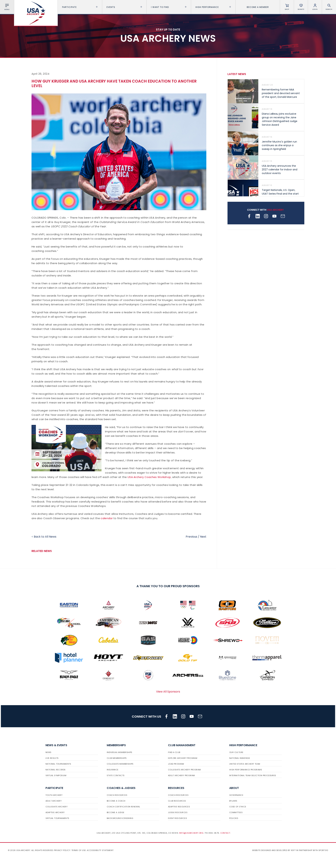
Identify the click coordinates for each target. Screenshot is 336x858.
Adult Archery (54, 800)
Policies (233, 818)
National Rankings (239, 758)
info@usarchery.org (191, 833)
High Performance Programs (245, 769)
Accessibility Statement (100, 850)
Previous (191, 537)
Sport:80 (323, 850)
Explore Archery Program (182, 758)
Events (111, 7)
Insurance (112, 769)
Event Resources (177, 818)
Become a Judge (115, 812)
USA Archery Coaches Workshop (149, 477)
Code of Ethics (237, 806)
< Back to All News (43, 537)
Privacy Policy (62, 850)
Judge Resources (177, 812)
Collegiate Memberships (120, 763)
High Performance (207, 7)
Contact (225, 833)
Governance (236, 795)
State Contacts (116, 775)
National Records (55, 769)
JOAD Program (176, 763)
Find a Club (174, 752)
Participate (69, 7)
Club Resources (177, 800)
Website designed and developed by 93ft (274, 850)
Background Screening (120, 818)
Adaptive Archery (55, 812)
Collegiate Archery (57, 806)
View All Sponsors (168, 692)
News (48, 752)
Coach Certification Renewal (123, 806)
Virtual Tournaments (57, 818)
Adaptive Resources (179, 806)
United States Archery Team (244, 763)
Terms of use (78, 850)
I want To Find (160, 7)
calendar (107, 518)
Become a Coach (116, 800)
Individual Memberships (119, 752)
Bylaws (233, 800)
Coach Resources (117, 795)
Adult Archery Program (181, 775)
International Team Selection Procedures (252, 775)
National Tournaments (58, 763)
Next (203, 537)
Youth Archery (54, 795)
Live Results (52, 758)
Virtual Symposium (56, 775)
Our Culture (236, 752)
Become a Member (258, 7)
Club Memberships (117, 758)
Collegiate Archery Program (184, 769)
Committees (236, 812)
